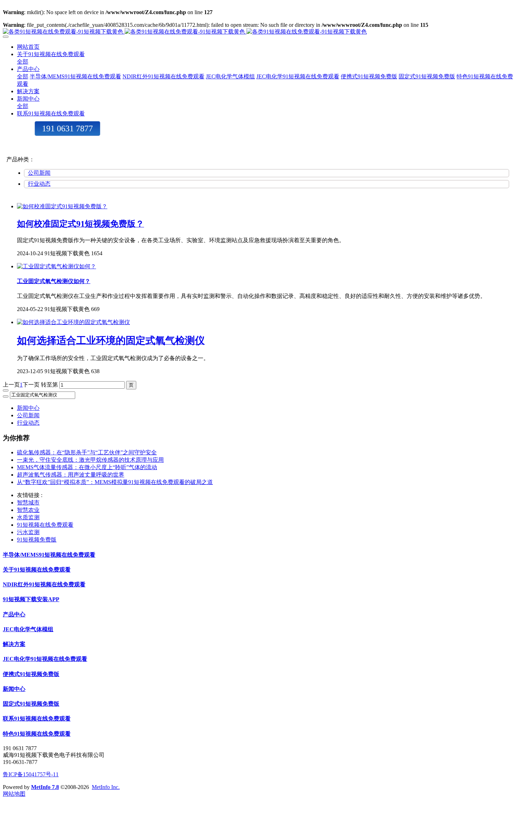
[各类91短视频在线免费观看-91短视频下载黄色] (259, 32)
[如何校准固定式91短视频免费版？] (62, 206)
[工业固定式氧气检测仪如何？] (56, 266)
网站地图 (14, 794)
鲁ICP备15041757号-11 (31, 774)
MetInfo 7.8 (45, 787)
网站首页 (28, 47)
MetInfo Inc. (106, 787)
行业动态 (39, 184)
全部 (22, 62)
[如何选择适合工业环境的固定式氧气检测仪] (73, 322)
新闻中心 (28, 408)
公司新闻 (39, 173)
